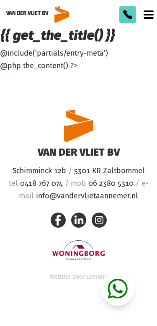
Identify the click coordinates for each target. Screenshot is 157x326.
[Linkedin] (78, 222)
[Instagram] (99, 222)
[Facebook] (58, 222)
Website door (79, 277)
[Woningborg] (78, 250)
